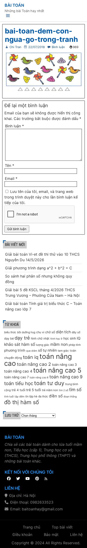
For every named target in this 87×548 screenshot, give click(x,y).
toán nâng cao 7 (16, 377)
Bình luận (58, 47)
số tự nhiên (47, 350)
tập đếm (19, 396)
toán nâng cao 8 (39, 377)
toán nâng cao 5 (57, 370)
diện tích (63, 332)
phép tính (75, 345)
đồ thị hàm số (21, 402)
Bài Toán (14, 5)
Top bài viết (62, 527)
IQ (79, 338)
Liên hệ (76, 534)
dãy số (76, 332)
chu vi (40, 332)
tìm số (75, 389)
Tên (9, 165)
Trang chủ (31, 527)
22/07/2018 (36, 47)
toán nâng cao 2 (34, 364)
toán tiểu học (18, 383)
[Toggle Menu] (8, 16)
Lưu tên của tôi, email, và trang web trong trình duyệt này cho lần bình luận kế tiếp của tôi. (41, 197)
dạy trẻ (22, 338)
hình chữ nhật (40, 338)
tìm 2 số (63, 390)
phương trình (14, 350)
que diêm (31, 350)
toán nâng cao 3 (64, 364)
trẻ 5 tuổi (33, 390)
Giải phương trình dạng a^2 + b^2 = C (38, 268)
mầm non (59, 344)
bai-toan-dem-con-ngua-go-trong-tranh (41, 35)
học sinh (69, 338)
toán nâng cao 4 (18, 371)
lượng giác (42, 345)
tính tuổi (9, 396)
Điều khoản (22, 534)
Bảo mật (51, 534)
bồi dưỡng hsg (26, 332)
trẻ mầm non (50, 390)
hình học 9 (56, 338)
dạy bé (9, 338)
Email (11, 178)
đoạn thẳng (70, 396)
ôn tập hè (31, 396)
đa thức (43, 396)
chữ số (50, 332)
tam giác (63, 350)
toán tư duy (49, 383)
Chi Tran (15, 47)
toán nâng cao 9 (66, 377)
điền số (56, 396)
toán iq (31, 357)
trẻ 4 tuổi (18, 390)
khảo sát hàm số (19, 344)
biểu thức (10, 332)
